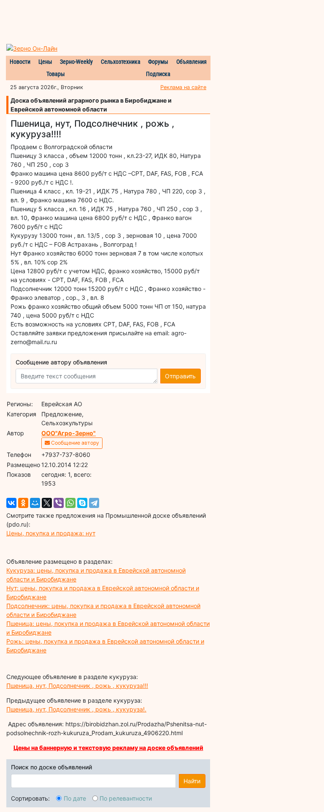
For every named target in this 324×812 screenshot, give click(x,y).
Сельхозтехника (120, 61)
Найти (192, 781)
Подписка (158, 74)
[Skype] (82, 503)
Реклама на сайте (183, 87)
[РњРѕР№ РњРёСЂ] (35, 503)
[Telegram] (94, 503)
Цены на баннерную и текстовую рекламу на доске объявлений (108, 747)
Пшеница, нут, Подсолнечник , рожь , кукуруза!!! (77, 685)
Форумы (158, 61)
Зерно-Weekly (76, 61)
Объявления (191, 61)
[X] (47, 503)
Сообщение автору (74, 443)
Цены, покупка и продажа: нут (50, 533)
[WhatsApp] (70, 503)
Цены (45, 61)
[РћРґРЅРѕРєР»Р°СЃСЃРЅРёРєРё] (23, 503)
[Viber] (59, 503)
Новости (20, 61)
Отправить (180, 376)
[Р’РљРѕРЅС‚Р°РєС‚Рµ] (11, 503)
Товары (55, 74)
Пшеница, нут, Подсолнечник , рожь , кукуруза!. (76, 709)
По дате (75, 798)
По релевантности (126, 798)
